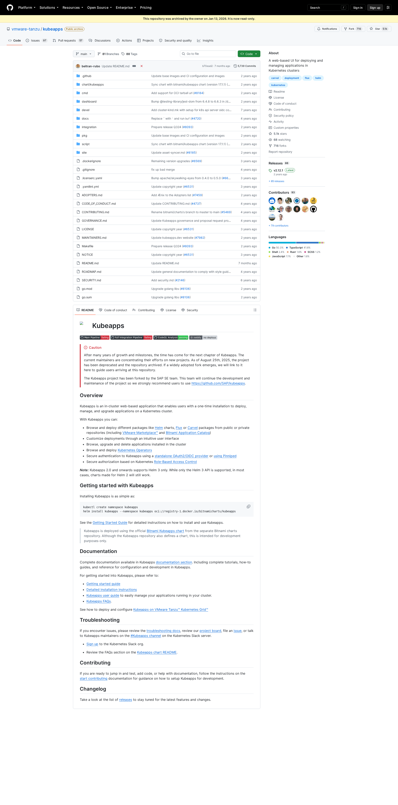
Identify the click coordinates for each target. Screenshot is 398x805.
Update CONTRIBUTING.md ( (171, 203)
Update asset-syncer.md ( (169, 152)
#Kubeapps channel (146, 636)
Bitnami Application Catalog (188, 433)
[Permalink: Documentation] (77, 551)
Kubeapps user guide (102, 595)
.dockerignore (91, 161)
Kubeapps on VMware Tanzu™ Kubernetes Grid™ (170, 609)
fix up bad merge (163, 169)
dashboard (89, 101)
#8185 (191, 152)
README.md (90, 263)
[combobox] (210, 54)
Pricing (146, 7)
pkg (84, 135)
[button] (249, 506)
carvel (275, 78)
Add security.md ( (163, 280)
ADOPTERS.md (92, 195)
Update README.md (116, 66)
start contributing (93, 678)
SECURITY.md (91, 280)
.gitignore (88, 169)
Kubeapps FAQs (98, 601)
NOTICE (87, 254)
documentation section (174, 562)
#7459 (197, 195)
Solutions (47, 7)
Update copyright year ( (167, 186)
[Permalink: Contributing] (77, 663)
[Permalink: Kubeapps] (77, 326)
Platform (25, 7)
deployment (292, 78)
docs (85, 118)
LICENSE (88, 229)
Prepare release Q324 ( (167, 127)
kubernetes (278, 85)
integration (89, 127)
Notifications (329, 28)
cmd (85, 93)
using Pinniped (225, 456)
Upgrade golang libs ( (166, 288)
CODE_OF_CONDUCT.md (99, 203)
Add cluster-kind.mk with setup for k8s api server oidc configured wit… (199, 110)
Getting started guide (103, 584)
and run (179, 118)
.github (86, 76)
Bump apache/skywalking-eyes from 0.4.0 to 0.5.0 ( (187, 178)
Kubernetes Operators (135, 450)
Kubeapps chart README (157, 652)
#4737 (196, 203)
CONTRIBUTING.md (95, 212)
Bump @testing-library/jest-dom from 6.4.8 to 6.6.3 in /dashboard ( (197, 101)
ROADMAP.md (91, 271)
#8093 (187, 127)
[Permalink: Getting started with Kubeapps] (77, 485)
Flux (179, 428)
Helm (159, 428)
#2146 (180, 280)
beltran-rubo (91, 66)
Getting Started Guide (110, 522)
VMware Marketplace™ (140, 433)
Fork (355, 28)
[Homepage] (10, 7)
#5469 (226, 212)
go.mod (87, 288)
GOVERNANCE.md (94, 220)
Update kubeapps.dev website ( (173, 237)
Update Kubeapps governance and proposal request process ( (194, 220)
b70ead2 (207, 65)
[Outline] (254, 310)
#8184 (198, 93)
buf (187, 118)
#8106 (185, 288)
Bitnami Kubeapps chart (165, 531)
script (86, 144)
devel (85, 110)
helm (318, 78)
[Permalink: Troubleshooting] (77, 620)
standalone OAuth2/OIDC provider (181, 456)
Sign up (92, 644)
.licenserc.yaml (92, 178)
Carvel (193, 428)
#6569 (196, 161)
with (168, 118)
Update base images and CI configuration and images (187, 76)
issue (237, 631)
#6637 (227, 178)
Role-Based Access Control (175, 462)
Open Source (97, 7)
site (84, 152)
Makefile (87, 246)
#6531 (188, 186)
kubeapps (53, 29)
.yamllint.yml (90, 186)
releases (125, 699)
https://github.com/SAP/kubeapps (218, 383)
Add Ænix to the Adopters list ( (172, 195)
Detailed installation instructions (111, 589)
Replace (156, 118)
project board (210, 631)
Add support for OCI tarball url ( (172, 93)
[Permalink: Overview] (77, 395)
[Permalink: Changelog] (77, 689)
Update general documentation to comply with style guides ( (192, 271)
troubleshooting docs (163, 631)
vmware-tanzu (26, 29)
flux (307, 78)
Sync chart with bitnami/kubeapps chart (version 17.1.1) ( (189, 84)
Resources (71, 7)
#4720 (196, 118)
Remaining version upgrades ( (171, 161)
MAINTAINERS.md (94, 237)
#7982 (199, 237)
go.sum (87, 297)
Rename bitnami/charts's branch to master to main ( (186, 212)
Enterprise (124, 7)
